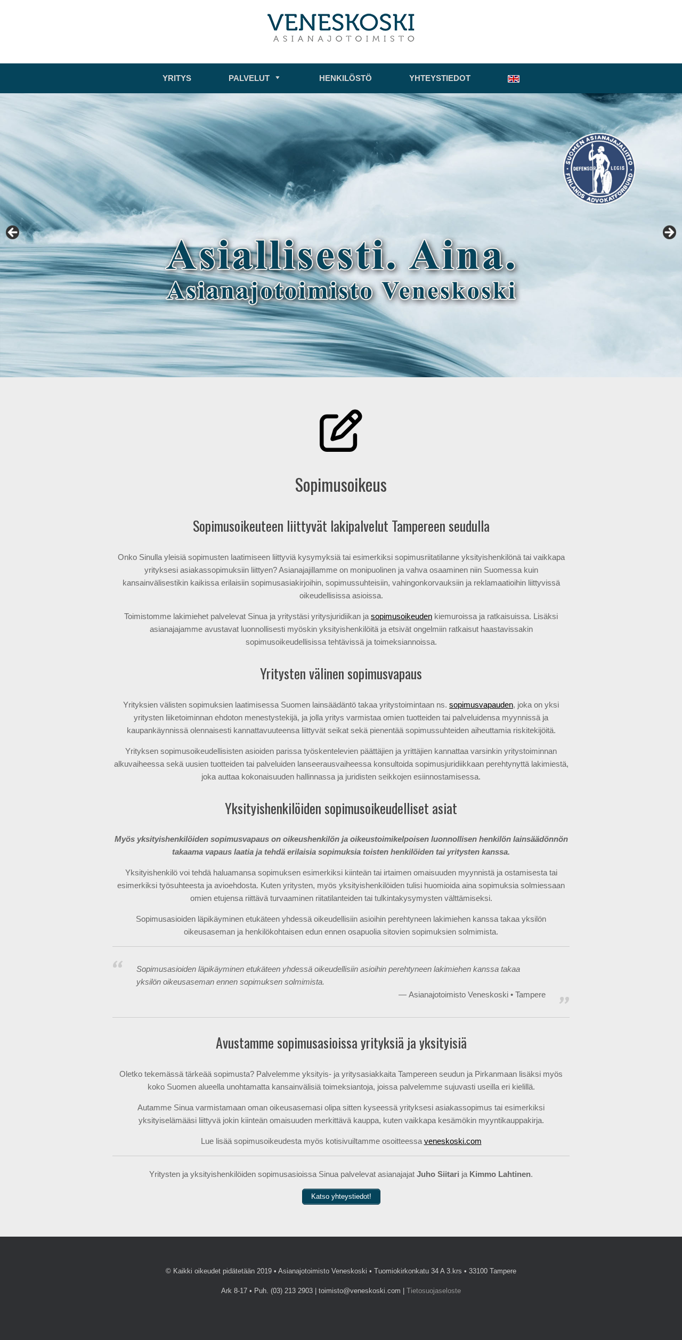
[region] (341, 235)
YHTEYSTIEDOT (439, 78)
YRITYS (177, 78)
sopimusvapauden (481, 704)
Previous (13, 233)
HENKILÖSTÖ (345, 78)
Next (669, 233)
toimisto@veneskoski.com (360, 1291)
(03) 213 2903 (292, 1291)
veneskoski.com (453, 1141)
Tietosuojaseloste (434, 1291)
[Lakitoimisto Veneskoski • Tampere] (341, 28)
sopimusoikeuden (401, 616)
